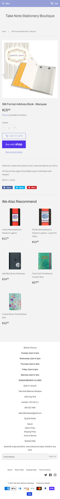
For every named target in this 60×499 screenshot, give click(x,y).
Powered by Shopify (43, 483)
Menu (8, 3)
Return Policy (30, 427)
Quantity (5, 122)
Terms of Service (30, 435)
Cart (56, 3)
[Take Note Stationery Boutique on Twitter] (45, 475)
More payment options (14, 152)
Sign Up (52, 457)
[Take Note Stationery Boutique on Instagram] (55, 475)
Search (30, 423)
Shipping (5, 114)
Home (4, 31)
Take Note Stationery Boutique (30, 16)
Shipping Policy (30, 431)
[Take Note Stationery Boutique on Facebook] (50, 475)
